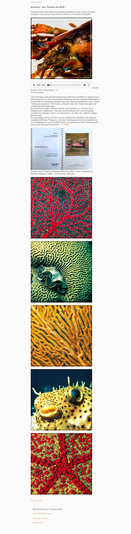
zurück (39, 2)
